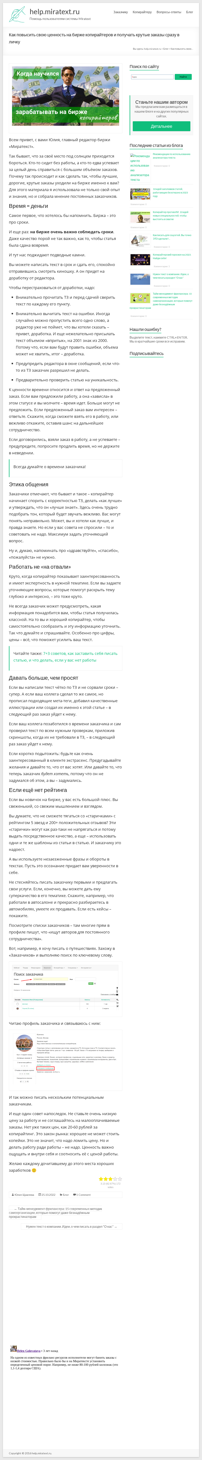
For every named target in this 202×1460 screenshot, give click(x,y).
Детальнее (161, 126)
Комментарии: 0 (162, 165)
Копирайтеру (142, 12)
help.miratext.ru (55, 11)
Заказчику (120, 12)
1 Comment (83, 1194)
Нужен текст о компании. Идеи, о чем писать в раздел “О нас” (71, 1226)
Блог (189, 12)
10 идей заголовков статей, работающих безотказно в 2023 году (170, 193)
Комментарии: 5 (162, 266)
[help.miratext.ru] (17, 8)
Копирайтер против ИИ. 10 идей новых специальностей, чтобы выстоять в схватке (170, 216)
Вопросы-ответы (169, 12)
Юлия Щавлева (24, 1194)
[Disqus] (65, 1287)
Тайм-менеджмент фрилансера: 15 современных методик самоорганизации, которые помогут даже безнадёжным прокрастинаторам (55, 1212)
